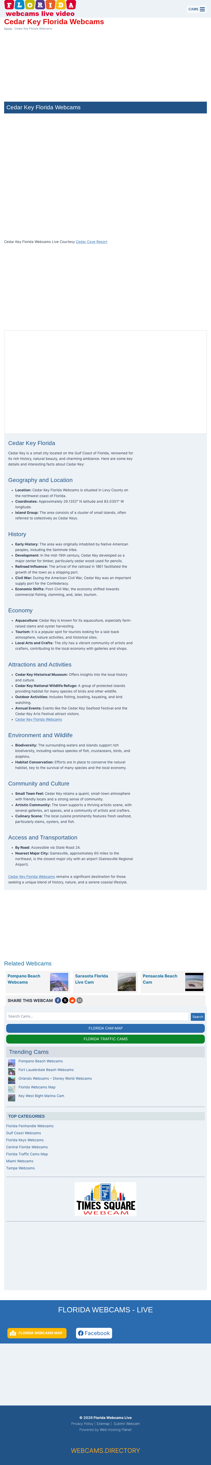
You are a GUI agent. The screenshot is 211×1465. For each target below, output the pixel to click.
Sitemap (103, 1424)
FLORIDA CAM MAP (106, 1028)
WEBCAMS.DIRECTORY (105, 1450)
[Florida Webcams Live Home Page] (40, 9)
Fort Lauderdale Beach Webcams (46, 1070)
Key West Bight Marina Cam (41, 1096)
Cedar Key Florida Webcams (38, 719)
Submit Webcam (127, 1424)
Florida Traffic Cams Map (27, 1154)
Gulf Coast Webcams (23, 1133)
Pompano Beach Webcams (41, 1061)
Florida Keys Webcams (25, 1140)
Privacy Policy (82, 1424)
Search (197, 1017)
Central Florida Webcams (27, 1147)
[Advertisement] (105, 64)
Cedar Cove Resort (91, 242)
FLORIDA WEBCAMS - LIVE (105, 1310)
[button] (37, 1333)
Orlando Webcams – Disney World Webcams (55, 1078)
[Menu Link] (59, 982)
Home (8, 28)
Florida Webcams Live (113, 1418)
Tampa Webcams (20, 1168)
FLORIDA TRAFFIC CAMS (106, 1039)
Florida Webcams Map (37, 1087)
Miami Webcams (19, 1161)
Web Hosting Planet (116, 1430)
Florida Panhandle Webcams (30, 1126)
